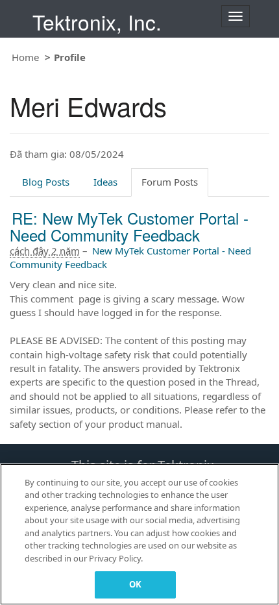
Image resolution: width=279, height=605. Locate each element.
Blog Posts (45, 181)
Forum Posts (169, 181)
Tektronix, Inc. (97, 21)
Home (25, 57)
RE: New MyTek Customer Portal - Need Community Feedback (129, 226)
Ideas (105, 181)
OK (135, 584)
